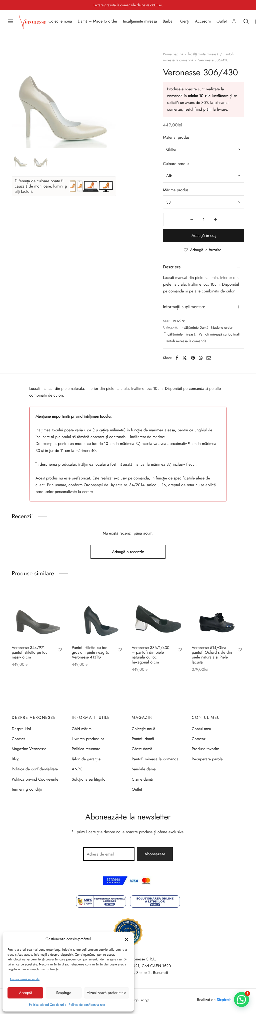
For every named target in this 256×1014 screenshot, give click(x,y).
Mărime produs (175, 190)
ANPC (77, 769)
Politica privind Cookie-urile (47, 1004)
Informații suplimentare (184, 306)
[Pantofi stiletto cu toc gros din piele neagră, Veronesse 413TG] (98, 615)
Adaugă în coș (204, 235)
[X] (184, 358)
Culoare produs (176, 163)
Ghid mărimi (82, 729)
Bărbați (168, 21)
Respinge (63, 992)
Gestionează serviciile (25, 979)
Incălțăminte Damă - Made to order (206, 327)
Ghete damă (142, 749)
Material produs (176, 137)
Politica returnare (86, 749)
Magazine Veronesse (29, 749)
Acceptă (25, 992)
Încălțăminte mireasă (140, 21)
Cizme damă (142, 779)
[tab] (203, 267)
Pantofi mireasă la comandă (185, 341)
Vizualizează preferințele (106, 992)
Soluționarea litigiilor (89, 779)
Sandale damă (144, 769)
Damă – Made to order (97, 21)
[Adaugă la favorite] (59, 650)
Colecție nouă (60, 21)
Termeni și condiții (27, 789)
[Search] (246, 21)
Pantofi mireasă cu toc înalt (219, 334)
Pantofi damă (143, 739)
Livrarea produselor (88, 739)
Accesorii (203, 21)
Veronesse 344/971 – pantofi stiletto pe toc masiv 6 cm (30, 652)
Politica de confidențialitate (87, 1004)
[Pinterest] (193, 358)
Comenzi (199, 739)
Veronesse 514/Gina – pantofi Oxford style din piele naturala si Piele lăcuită (212, 655)
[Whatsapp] (200, 358)
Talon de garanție (86, 759)
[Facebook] (177, 358)
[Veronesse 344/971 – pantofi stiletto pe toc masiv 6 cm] (38, 615)
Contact (18, 739)
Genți (184, 21)
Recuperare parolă (207, 759)
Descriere (172, 267)
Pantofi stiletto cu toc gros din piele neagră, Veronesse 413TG (90, 652)
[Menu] (11, 21)
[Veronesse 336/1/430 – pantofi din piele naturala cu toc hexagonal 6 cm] (158, 615)
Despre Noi (21, 729)
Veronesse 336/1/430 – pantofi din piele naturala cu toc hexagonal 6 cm (151, 655)
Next (111, 106)
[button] (126, 938)
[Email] (208, 358)
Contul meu (201, 729)
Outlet (221, 21)
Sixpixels (224, 999)
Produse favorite (205, 749)
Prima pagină (173, 54)
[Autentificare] (234, 21)
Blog (16, 759)
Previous (17, 106)
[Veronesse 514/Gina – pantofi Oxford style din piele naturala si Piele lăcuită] (218, 615)
